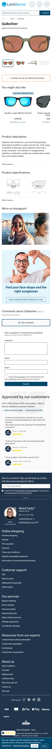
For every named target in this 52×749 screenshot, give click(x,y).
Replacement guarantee (11, 582)
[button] (7, 63)
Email (7, 367)
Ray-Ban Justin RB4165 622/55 (17, 113)
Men (12, 18)
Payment (5, 548)
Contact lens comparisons (12, 652)
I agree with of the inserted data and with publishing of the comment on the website (24, 378)
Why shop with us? (9, 682)
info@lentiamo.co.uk (27, 522)
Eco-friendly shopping (11, 626)
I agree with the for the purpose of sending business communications (26, 492)
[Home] (3, 18)
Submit (26, 384)
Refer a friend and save (11, 617)
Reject (44, 746)
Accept (34, 746)
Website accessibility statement (15, 556)
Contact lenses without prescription (16, 639)
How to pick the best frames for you (26, 299)
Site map (5, 691)
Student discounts (9, 613)
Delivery (5, 539)
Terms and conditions (11, 552)
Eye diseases (7, 648)
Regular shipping (9, 600)
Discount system (9, 609)
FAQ (3, 574)
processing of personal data (26, 491)
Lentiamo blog (8, 678)
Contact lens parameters (12, 643)
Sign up (26, 497)
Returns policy (8, 578)
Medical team (7, 674)
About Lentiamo (8, 666)
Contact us (6, 687)
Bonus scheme (8, 605)
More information (21, 745)
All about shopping (9, 535)
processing (21, 377)
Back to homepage (23, 730)
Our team (5, 670)
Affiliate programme (10, 621)
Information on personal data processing (18, 560)
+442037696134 (25, 519)
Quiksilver (20, 18)
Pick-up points (8, 544)
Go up (33, 730)
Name (7, 358)
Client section (7, 587)
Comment (9, 340)
